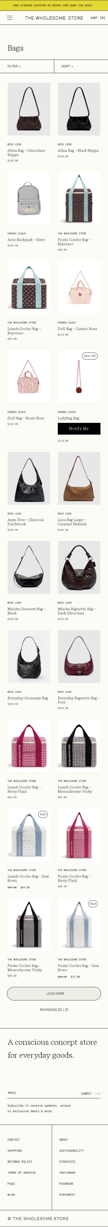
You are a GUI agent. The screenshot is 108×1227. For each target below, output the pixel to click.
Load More (55, 993)
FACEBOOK (66, 1184)
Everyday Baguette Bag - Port (78, 700)
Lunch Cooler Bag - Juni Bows (28, 878)
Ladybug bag (68, 418)
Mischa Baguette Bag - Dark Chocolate (77, 611)
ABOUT (63, 1140)
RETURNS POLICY (20, 1162)
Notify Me (79, 428)
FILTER (13, 66)
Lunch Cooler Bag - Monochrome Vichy (75, 789)
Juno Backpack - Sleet (26, 240)
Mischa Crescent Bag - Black (26, 611)
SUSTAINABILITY (71, 1151)
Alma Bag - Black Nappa (78, 150)
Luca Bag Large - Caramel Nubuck (72, 522)
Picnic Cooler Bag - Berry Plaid (74, 878)
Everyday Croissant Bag (28, 698)
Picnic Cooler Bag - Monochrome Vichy (25, 968)
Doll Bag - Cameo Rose (77, 329)
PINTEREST (67, 1195)
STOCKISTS (67, 1162)
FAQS (11, 1184)
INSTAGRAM (67, 1173)
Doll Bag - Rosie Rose (26, 418)
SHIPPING (15, 1151)
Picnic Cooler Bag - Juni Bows (78, 968)
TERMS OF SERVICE (22, 1173)
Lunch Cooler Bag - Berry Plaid (24, 789)
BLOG (11, 1195)
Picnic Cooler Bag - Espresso (74, 242)
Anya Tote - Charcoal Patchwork (26, 522)
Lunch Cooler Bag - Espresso (24, 331)
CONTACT (14, 1140)
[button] (10, 18)
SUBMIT (86, 1094)
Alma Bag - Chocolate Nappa (26, 152)
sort (66, 66)
